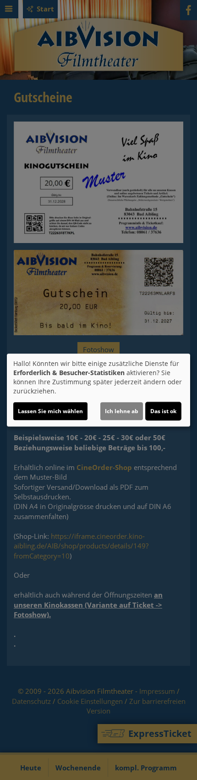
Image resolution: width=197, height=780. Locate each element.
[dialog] (98, 390)
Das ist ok (163, 411)
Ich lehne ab (121, 411)
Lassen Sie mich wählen (50, 411)
